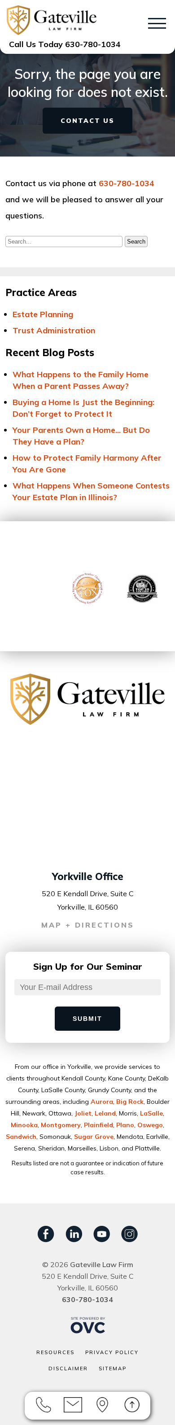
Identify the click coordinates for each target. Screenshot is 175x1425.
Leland (105, 1113)
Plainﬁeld (98, 1125)
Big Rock (130, 1102)
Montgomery (61, 1125)
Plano (125, 1125)
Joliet (83, 1113)
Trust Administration (54, 330)
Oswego (150, 1125)
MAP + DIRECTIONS (87, 924)
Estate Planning (43, 314)
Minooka (24, 1125)
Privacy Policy (112, 1352)
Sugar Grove (94, 1137)
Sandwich (21, 1137)
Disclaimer (68, 1368)
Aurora (102, 1102)
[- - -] (157, 24)
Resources (55, 1352)
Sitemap (113, 1368)
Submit (87, 1018)
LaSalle (151, 1113)
